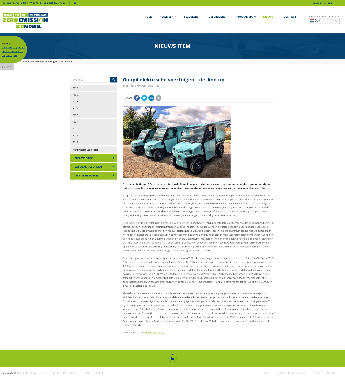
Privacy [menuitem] (316, 373)
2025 (75, 95)
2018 (75, 142)
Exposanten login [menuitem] (323, 2)
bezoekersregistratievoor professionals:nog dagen (13, 49)
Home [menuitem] (148, 16)
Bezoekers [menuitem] (191, 16)
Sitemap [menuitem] (331, 373)
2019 (75, 135)
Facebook (137, 98)
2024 (75, 101)
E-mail (158, 98)
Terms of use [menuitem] (298, 373)
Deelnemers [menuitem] (217, 16)
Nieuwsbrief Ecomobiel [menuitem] (85, 149)
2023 (75, 108)
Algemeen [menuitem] (166, 16)
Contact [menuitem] (290, 16)
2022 (75, 115)
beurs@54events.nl (54, 2)
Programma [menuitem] (244, 16)
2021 (75, 121)
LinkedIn (151, 98)
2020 (75, 128)
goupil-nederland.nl (154, 332)
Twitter (144, 98)
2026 (75, 88)
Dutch (318, 20)
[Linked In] (172, 358)
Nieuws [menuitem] (268, 16)
